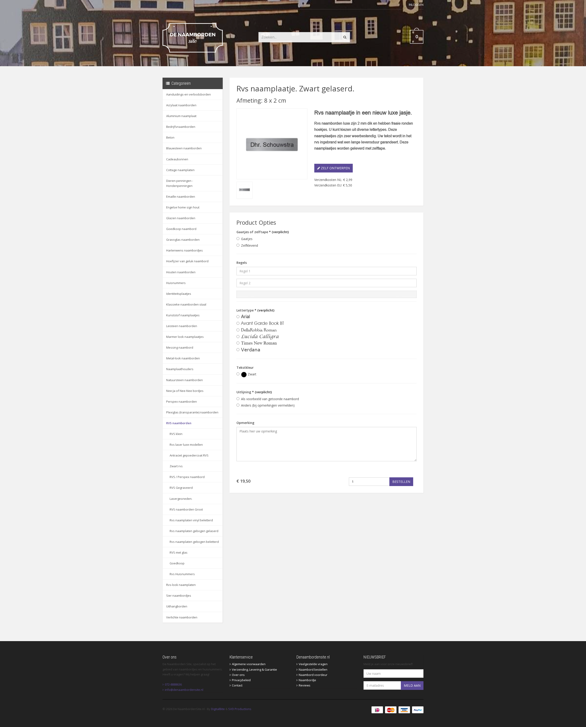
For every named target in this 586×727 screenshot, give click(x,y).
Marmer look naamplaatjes (185, 337)
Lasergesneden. (181, 499)
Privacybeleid (241, 680)
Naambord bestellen (313, 669)
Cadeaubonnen (177, 159)
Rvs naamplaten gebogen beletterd (194, 542)
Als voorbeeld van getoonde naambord (270, 399)
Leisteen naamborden (181, 326)
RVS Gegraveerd (181, 488)
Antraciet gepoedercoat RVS (189, 455)
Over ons (238, 675)
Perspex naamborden (181, 401)
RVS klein (176, 434)
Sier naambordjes (178, 595)
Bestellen (401, 481)
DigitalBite (218, 709)
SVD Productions (239, 709)
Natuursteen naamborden (184, 380)
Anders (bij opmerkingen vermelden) (268, 405)
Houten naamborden (180, 272)
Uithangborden (176, 606)
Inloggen (416, 5)
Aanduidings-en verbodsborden (188, 94)
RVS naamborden (178, 423)
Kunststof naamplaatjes (183, 315)
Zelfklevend (249, 245)
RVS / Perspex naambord (187, 477)
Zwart (251, 374)
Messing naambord (179, 347)
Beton (170, 137)
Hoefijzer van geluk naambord (187, 261)
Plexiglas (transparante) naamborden (192, 412)
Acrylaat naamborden (181, 105)
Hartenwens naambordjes (184, 250)
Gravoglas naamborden (183, 240)
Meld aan (412, 685)
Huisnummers (176, 283)
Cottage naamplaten (180, 170)
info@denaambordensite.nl (184, 690)
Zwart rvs (176, 466)
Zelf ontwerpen (335, 168)
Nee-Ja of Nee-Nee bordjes (184, 391)
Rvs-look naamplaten (181, 585)
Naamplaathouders (179, 369)
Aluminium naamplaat (181, 116)
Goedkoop (177, 563)
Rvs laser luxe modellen (186, 445)
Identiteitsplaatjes (178, 294)
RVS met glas (178, 552)
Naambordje (307, 680)
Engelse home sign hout (182, 207)
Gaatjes (246, 239)
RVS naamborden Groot (186, 509)
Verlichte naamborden (181, 617)
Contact (237, 685)
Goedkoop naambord (181, 229)
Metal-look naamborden (183, 358)
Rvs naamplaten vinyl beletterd (191, 520)
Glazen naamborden (180, 218)
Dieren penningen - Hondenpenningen (179, 183)
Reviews (304, 685)
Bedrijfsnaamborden (180, 127)
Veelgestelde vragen (313, 664)
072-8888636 (173, 684)
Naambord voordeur (313, 675)
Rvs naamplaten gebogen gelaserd (194, 531)
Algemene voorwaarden (249, 664)
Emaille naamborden (180, 196)
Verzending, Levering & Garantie (254, 669)
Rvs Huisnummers (182, 574)
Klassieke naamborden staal (186, 304)
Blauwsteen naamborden (184, 148)
